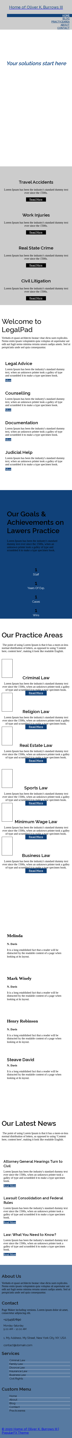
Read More (9, 1185)
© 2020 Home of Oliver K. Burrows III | (30, 1429)
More (8, 380)
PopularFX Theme (15, 1433)
